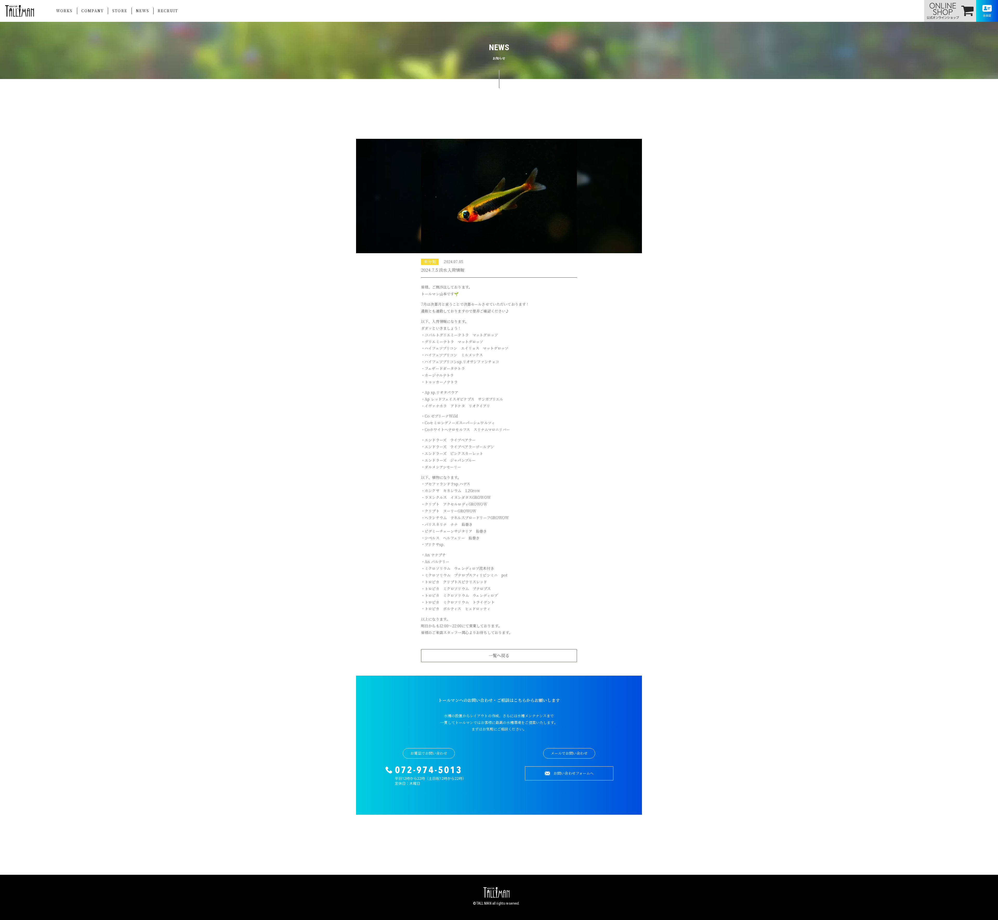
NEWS (142, 10)
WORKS (64, 10)
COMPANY (92, 10)
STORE (119, 10)
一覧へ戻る (499, 655)
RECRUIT (168, 10)
